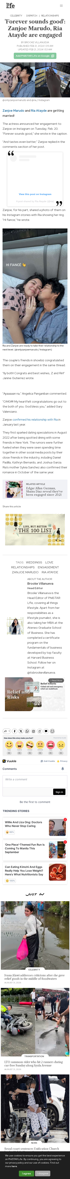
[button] (61, 6)
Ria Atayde (39, 111)
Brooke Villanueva (36, 42)
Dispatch (31, 15)
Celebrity (16, 15)
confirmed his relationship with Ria (35, 419)
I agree (26, 1173)
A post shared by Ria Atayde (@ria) (35, 201)
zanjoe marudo (25, 572)
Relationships (50, 15)
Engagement (48, 567)
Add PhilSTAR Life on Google (33, 55)
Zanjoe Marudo (13, 111)
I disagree (42, 1173)
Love (49, 562)
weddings (34, 562)
